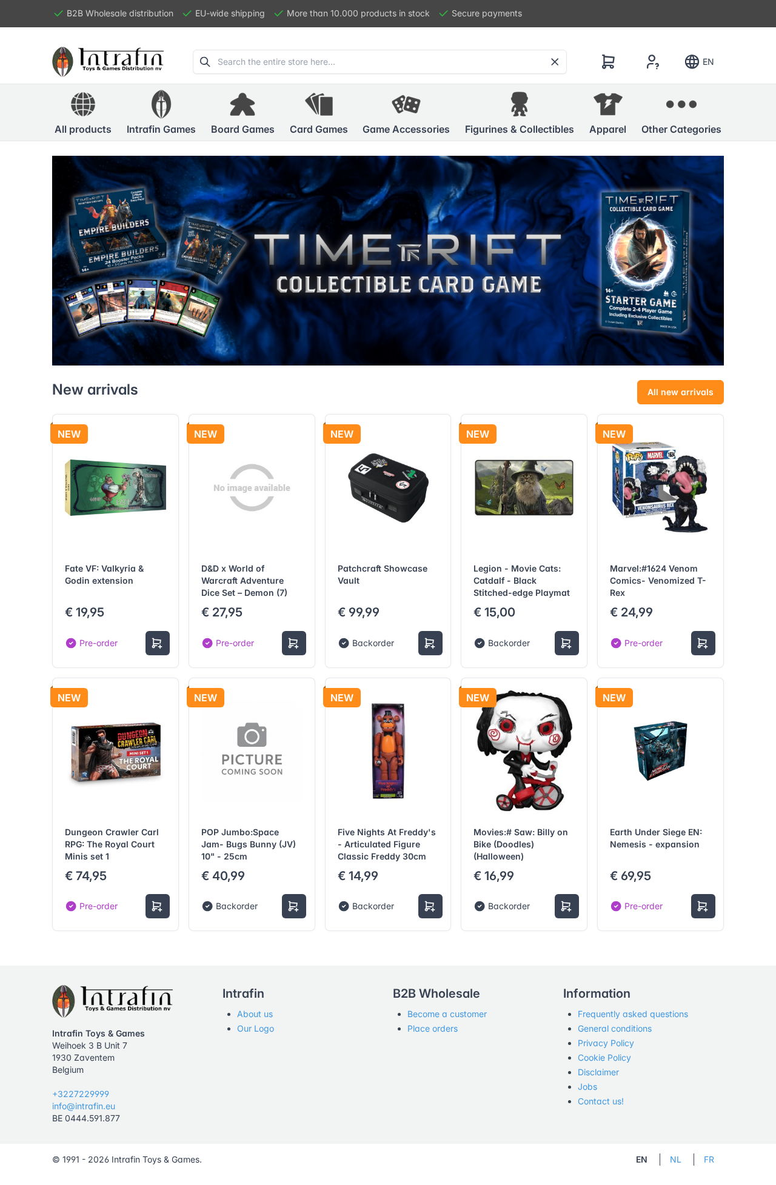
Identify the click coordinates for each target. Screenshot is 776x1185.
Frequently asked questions (633, 1014)
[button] (161, 112)
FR (709, 1159)
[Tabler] (108, 62)
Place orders (432, 1028)
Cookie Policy (604, 1057)
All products (83, 129)
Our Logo (255, 1028)
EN (708, 61)
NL (675, 1159)
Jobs (587, 1086)
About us (255, 1014)
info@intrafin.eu (83, 1106)
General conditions (615, 1028)
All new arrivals (680, 392)
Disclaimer (598, 1072)
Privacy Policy (606, 1043)
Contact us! (601, 1101)
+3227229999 (80, 1094)
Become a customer (447, 1014)
